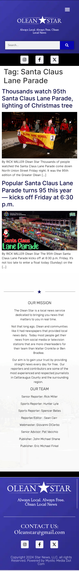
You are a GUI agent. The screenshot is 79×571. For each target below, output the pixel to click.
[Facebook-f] (39, 60)
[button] (67, 10)
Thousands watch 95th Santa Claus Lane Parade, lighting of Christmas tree (37, 98)
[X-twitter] (55, 60)
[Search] (67, 45)
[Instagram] (24, 60)
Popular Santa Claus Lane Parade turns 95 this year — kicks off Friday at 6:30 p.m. (37, 194)
